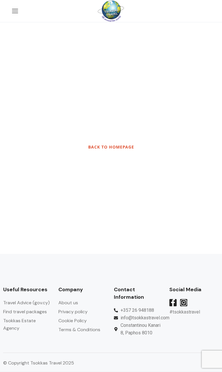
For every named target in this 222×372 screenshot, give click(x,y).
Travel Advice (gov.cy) (26, 303)
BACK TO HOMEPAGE (111, 147)
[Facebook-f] (173, 302)
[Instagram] (183, 302)
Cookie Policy (72, 321)
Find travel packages (25, 312)
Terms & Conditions (79, 330)
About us (68, 303)
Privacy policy (73, 312)
